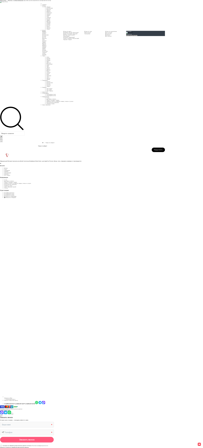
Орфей (48, 15)
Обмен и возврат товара (53, 100)
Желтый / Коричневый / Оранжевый (69, 35)
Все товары (7, 175)
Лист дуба (49, 89)
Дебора (48, 69)
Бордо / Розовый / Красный (70, 33)
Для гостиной (108, 32)
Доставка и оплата (51, 99)
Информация (45, 96)
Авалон (48, 78)
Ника (48, 74)
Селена (48, 72)
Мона (48, 71)
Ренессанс (49, 12)
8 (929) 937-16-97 (9, 194)
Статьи (6, 188)
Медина (49, 11)
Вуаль (48, 68)
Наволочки (45, 92)
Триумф (48, 22)
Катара (48, 58)
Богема (48, 18)
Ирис (48, 61)
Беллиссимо (50, 8)
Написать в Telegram (10, 197)
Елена (48, 73)
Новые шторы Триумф (131, 35)
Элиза (48, 67)
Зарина (48, 10)
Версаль (49, 9)
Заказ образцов (46, 104)
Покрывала (45, 80)
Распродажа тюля (51, 94)
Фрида (48, 79)
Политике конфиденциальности (40, 445)
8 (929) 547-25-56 (9, 195)
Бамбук (48, 60)
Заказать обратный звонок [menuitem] (11, 400)
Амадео (49, 7)
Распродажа (45, 93)
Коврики (44, 87)
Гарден (48, 19)
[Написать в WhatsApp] (9, 413)
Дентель (49, 62)
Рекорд (48, 23)
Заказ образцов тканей (10, 186)
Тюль (43, 55)
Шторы (44, 5)
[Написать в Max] (2, 413)
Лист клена (49, 88)
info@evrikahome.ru (10, 399)
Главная (44, 4)
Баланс (48, 24)
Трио (48, 66)
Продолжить (158, 150)
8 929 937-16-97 (38, 0)
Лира (48, 65)
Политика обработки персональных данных (11, 409)
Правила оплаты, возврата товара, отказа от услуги (60, 101)
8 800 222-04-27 (29, 0)
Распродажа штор (51, 95)
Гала (48, 16)
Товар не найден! (49, 142)
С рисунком (87, 33)
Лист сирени (50, 90)
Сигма (48, 29)
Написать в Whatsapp (10, 196)
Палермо (49, 75)
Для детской (108, 33)
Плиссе (48, 59)
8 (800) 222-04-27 (9, 192)
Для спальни (108, 36)
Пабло (48, 26)
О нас (48, 97)
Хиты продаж (7, 172)
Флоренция (49, 64)
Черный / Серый (67, 39)
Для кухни (107, 34)
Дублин (48, 21)
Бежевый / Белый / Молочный (70, 32)
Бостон (48, 25)
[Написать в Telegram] (6, 413)
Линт (48, 76)
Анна (48, 57)
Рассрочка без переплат (53, 102)
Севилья (49, 17)
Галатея (49, 14)
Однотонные (87, 32)
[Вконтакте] (0, 163)
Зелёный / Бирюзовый (69, 37)
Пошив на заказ (51, 103)
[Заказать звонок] (12, 414)
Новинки (6, 174)
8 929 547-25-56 (47, 0)
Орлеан (49, 28)
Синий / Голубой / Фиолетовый (71, 38)
